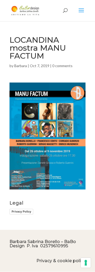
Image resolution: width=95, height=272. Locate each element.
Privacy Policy (21, 211)
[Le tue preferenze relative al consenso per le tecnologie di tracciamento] (86, 263)
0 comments (62, 65)
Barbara (20, 65)
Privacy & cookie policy (61, 260)
